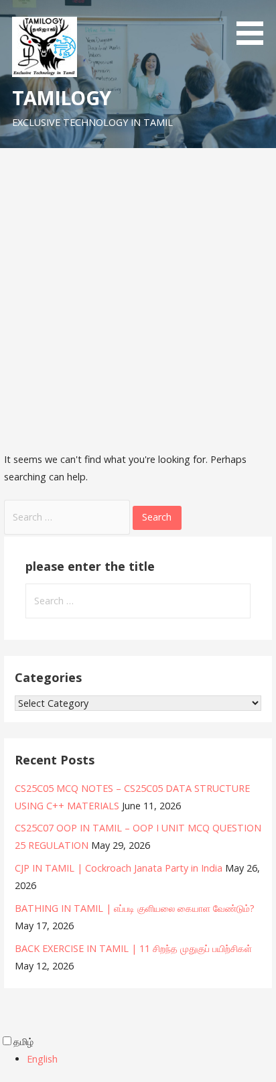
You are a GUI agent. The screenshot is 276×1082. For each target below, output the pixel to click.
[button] (254, 25)
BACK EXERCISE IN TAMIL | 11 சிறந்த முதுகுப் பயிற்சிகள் (133, 948)
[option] (151, 1059)
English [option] (42, 1059)
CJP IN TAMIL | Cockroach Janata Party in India (118, 868)
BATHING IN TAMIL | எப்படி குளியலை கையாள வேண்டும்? (135, 908)
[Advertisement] (138, 293)
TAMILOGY (61, 97)
